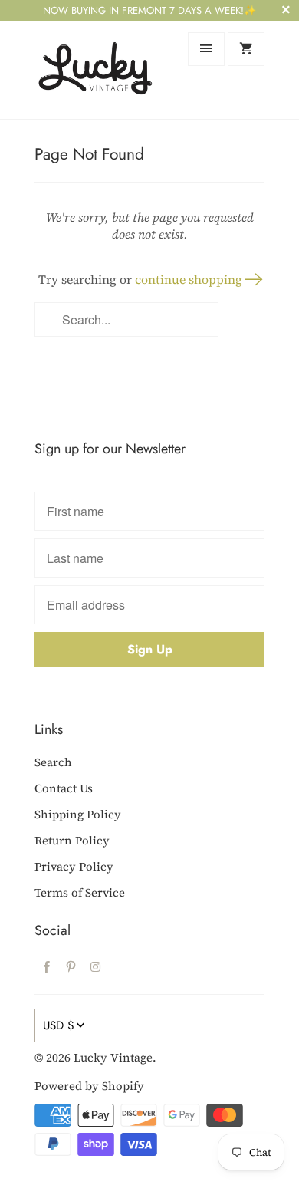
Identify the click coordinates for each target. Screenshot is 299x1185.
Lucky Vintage (113, 1057)
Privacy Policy (73, 866)
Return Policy (72, 840)
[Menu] (206, 49)
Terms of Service (79, 892)
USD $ (58, 1025)
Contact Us (63, 788)
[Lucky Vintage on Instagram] (96, 966)
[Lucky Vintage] (95, 69)
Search (53, 762)
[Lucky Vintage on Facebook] (46, 966)
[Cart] (246, 49)
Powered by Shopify (89, 1086)
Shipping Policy (77, 814)
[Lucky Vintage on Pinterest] (71, 966)
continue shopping (190, 279)
